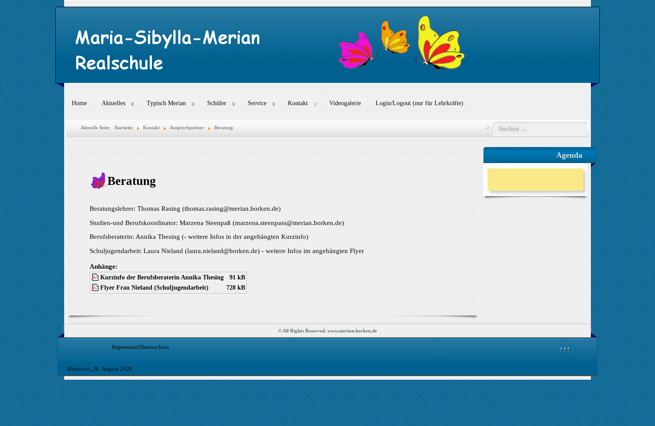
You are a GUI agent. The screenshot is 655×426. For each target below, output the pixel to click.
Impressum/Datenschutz (140, 347)
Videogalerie (345, 103)
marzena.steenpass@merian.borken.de (288, 222)
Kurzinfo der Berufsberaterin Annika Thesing (162, 277)
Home (79, 103)
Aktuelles (113, 103)
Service (257, 103)
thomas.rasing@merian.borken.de (231, 208)
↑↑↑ (565, 348)
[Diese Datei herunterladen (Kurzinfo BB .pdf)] (95, 277)
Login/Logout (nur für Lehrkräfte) (419, 103)
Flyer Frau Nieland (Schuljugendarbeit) (154, 287)
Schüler (216, 103)
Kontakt (298, 103)
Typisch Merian (166, 103)
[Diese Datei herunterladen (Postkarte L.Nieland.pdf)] (95, 287)
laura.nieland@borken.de (222, 250)
